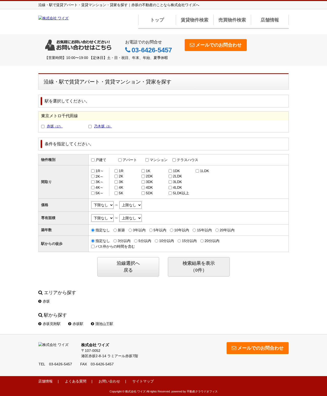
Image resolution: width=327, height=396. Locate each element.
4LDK (177, 187)
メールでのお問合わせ (219, 44)
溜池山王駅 (104, 324)
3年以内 (139, 230)
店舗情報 (270, 19)
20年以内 (227, 230)
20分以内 (212, 241)
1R (121, 171)
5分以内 (144, 241)
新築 (121, 230)
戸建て (101, 160)
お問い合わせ (109, 381)
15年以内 (204, 230)
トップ (157, 19)
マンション (159, 160)
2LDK (177, 176)
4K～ (99, 187)
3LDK (177, 182)
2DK (149, 176)
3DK (149, 182)
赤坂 (55, 126)
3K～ (99, 182)
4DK (149, 187)
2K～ (99, 176)
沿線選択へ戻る (128, 267)
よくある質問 (75, 381)
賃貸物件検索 (194, 19)
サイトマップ (143, 381)
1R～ (100, 171)
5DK (149, 193)
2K (121, 176)
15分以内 (189, 241)
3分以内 (124, 241)
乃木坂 (103, 126)
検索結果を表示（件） (199, 267)
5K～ (99, 193)
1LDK (204, 171)
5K (121, 193)
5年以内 (160, 230)
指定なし (103, 230)
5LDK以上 (181, 193)
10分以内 (166, 241)
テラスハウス (187, 160)
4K (121, 187)
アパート (130, 160)
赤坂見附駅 (52, 324)
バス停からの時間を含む (115, 246)
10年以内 (181, 230)
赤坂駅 (78, 324)
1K (148, 171)
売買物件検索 (232, 19)
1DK (176, 171)
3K (121, 182)
